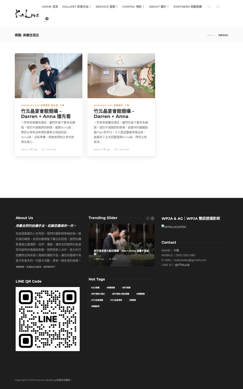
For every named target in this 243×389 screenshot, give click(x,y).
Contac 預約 (132, 6)
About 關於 (157, 6)
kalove (24, 149)
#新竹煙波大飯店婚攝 (120, 294)
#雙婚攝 (132, 300)
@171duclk (182, 265)
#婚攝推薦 (111, 288)
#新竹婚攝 (126, 288)
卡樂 (62, 105)
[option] (121, 245)
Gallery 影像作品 (75, 6)
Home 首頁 (50, 6)
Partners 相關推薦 (187, 6)
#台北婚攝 (95, 288)
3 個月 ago (99, 259)
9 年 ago (33, 149)
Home (210, 35)
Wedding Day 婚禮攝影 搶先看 (39, 105)
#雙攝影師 (95, 306)
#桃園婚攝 (140, 294)
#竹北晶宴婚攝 (97, 300)
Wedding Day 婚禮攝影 (108, 105)
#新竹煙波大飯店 (98, 294)
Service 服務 (105, 6)
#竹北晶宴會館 (116, 300)
